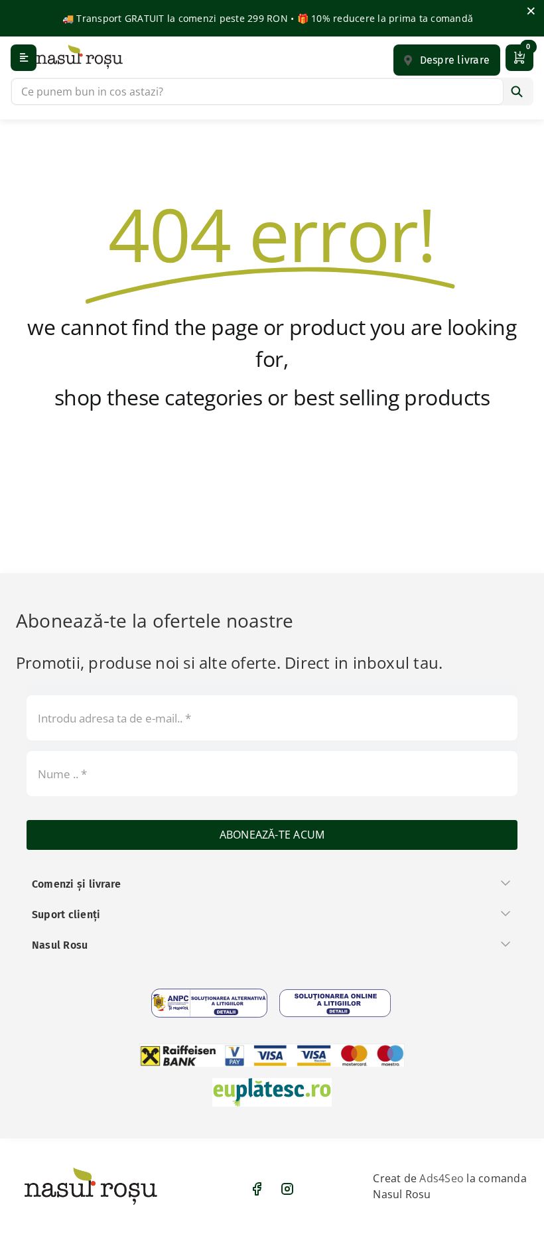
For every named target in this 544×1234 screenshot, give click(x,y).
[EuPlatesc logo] (272, 1092)
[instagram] (287, 1189)
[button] (446, 60)
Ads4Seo (441, 1178)
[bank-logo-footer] (272, 1055)
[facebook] (257, 1189)
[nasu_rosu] (79, 56)
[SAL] (209, 1003)
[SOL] (335, 1003)
